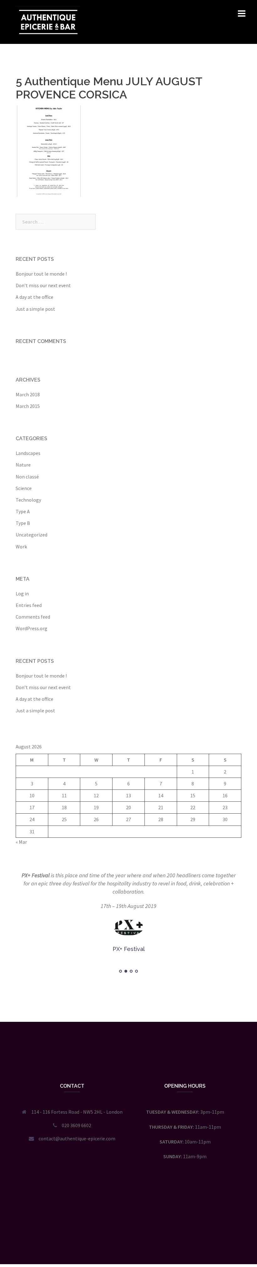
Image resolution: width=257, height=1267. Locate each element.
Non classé (27, 476)
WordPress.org (31, 628)
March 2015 (28, 406)
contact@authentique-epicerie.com (77, 1138)
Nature (23, 465)
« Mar (21, 842)
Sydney (109, 1254)
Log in (22, 593)
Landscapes (28, 453)
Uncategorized (31, 534)
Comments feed (33, 617)
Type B (23, 523)
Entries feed (29, 605)
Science (24, 488)
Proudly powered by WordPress (49, 1254)
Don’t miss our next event (43, 285)
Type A (23, 511)
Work (21, 546)
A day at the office (34, 297)
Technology (28, 500)
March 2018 (28, 394)
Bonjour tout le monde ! (41, 274)
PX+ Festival (36, 875)
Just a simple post (35, 309)
